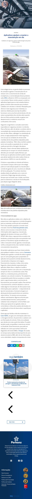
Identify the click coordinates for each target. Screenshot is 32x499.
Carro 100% (4, 316)
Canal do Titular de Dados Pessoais (8, 484)
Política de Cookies (6, 482)
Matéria (16, 32)
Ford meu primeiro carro (20, 228)
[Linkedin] (11, 461)
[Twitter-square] (22, 461)
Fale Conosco (5, 473)
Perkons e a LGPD (6, 477)
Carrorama (27, 252)
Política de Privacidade (7, 480)
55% (5, 98)
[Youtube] (16, 461)
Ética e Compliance (6, 475)
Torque (21, 331)
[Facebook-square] (19, 461)
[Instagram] (14, 461)
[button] (8, 345)
